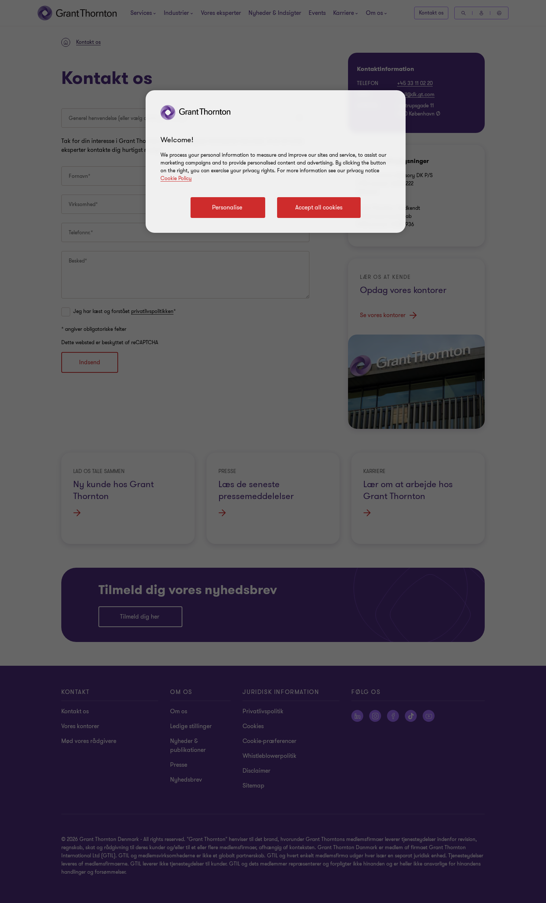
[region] (276, 161)
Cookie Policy (176, 178)
